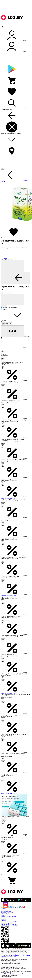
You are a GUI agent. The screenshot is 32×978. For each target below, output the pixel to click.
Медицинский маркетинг (7, 912)
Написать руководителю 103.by (9, 921)
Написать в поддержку (6, 923)
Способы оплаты (5, 917)
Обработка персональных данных (9, 925)
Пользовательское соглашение (8, 916)
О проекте (3, 908)
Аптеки (5, 26)
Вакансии (3, 919)
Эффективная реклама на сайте (8, 498)
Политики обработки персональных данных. (18, 955)
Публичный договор (6, 913)
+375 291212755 (23, 952)
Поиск (5, 25)
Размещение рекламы (6, 911)
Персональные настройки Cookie (9, 924)
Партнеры (3, 920)
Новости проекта (5, 909)
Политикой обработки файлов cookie (14, 973)
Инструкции (7, 27)
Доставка (3, 915)
